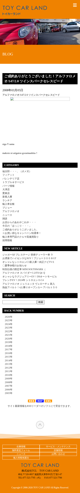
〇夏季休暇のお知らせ (14, 265)
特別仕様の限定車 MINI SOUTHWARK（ (24, 269)
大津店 (6, 189)
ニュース (7, 215)
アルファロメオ (10, 211)
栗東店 (6, 193)
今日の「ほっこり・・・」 (16, 225)
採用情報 (7, 240)
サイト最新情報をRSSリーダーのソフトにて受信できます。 (40, 406)
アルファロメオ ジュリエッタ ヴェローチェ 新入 (28, 283)
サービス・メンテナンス (58, 446)
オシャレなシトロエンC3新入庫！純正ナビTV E (28, 262)
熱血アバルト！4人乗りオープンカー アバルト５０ (29, 287)
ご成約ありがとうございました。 (20, 229)
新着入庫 (7, 196)
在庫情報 (21, 446)
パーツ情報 (8, 185)
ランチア (7, 200)
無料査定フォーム (21, 450)
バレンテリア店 (10, 178)
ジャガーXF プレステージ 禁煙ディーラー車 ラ (27, 254)
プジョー (7, 207)
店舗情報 (58, 450)
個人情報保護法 (21, 457)
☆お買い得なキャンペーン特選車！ (21, 233)
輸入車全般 (8, 204)
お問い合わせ (58, 454)
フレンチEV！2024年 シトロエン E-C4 (23, 280)
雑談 (4, 218)
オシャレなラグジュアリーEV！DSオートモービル (29, 276)
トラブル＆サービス (13, 182)
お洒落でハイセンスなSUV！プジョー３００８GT (29, 258)
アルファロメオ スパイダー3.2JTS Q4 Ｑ (23, 272)
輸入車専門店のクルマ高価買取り (20, 236)
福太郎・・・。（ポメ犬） (16, 171)
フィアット (8, 174)
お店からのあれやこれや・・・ (19, 222)
